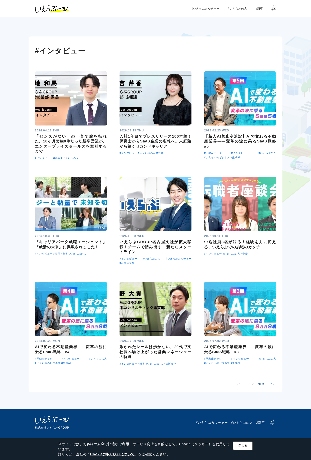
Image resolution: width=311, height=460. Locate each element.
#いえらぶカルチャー (207, 8)
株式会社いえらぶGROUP (52, 427)
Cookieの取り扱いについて (112, 454)
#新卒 (261, 8)
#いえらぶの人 (239, 8)
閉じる (242, 445)
